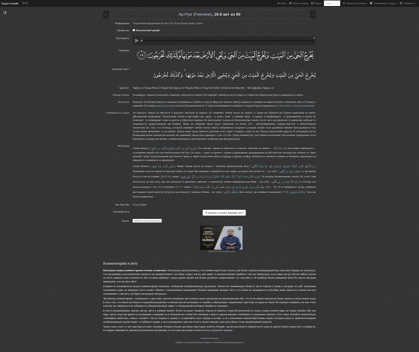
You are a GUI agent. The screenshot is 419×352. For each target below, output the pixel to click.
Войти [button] (283, 3)
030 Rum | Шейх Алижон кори (221, 251)
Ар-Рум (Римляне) (195, 14)
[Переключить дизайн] (5, 13)
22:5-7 (179, 187)
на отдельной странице (219, 330)
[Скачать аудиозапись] (314, 37)
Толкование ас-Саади (383, 3)
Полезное (408, 3)
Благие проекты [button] (300, 3)
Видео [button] (317, 3)
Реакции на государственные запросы (194, 342)
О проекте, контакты (209, 338)
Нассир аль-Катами (355, 3)
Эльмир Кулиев (121, 94)
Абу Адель (123, 101)
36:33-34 (165, 176)
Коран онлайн (10, 3)
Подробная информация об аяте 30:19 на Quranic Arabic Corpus (168, 23)
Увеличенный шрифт (147, 30)
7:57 (285, 192)
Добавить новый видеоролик (147, 220)
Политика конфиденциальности (228, 342)
